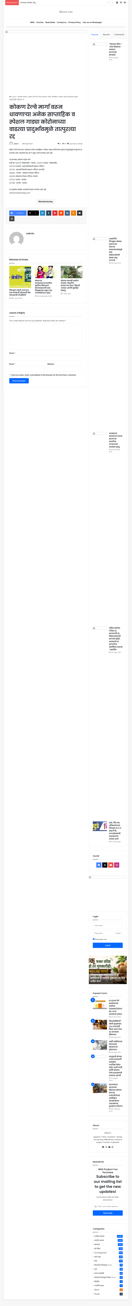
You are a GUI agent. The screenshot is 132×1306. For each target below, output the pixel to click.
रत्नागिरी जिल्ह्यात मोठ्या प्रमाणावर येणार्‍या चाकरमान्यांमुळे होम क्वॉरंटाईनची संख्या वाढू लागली (115, 249)
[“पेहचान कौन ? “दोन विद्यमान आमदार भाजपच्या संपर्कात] (100, 139)
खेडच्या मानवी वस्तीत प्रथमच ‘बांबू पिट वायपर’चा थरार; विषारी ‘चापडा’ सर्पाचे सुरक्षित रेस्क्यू (70, 285)
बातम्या (32, 22)
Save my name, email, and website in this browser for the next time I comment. (43, 375)
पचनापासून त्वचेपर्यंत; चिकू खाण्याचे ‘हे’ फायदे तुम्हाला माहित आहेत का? (41, 3)
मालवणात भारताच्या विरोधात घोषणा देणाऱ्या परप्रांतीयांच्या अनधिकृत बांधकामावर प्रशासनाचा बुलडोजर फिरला (116, 1095)
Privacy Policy (74, 22)
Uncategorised (100, 1253)
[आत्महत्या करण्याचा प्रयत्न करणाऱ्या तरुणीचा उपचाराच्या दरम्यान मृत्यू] (100, 528)
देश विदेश (97, 1249)
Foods (97, 1294)
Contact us (62, 22)
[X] (106, 1147)
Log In (107, 945)
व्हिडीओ (96, 1281)
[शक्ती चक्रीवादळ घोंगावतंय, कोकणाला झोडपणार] (100, 1045)
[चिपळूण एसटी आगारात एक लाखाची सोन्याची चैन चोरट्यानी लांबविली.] (20, 277)
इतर (95, 1269)
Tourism (40, 22)
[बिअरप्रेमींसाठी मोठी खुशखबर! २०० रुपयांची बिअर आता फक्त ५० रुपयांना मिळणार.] (100, 1024)
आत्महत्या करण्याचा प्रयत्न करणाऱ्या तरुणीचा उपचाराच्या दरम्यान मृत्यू (115, 440)
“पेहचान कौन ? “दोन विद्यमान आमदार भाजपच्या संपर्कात (115, 49)
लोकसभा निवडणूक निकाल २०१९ (105, 1277)
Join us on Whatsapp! (92, 22)
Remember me (100, 939)
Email (12, 364)
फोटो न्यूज (97, 1257)
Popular (94, 34)
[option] (108, 970)
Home (13, 97)
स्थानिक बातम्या (22, 97)
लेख (95, 1261)
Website (50, 364)
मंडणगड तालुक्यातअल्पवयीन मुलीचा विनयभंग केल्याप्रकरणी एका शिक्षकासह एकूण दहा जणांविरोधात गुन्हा (43, 286)
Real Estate (50, 22)
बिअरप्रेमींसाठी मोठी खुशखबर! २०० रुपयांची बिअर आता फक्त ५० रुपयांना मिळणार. (115, 1028)
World (96, 1290)
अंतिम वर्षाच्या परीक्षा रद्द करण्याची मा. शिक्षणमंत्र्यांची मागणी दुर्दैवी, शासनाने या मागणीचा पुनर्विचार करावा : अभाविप (116, 639)
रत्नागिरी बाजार (99, 1286)
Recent (106, 34)
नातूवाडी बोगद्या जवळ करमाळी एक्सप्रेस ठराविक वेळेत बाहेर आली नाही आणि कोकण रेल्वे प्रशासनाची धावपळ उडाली (115, 1066)
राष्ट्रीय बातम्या (99, 1240)
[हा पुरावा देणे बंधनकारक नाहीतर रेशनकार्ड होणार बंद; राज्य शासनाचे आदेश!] (100, 1004)
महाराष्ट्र (97, 1244)
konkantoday (46, 201)
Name (12, 353)
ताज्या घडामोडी (99, 1273)
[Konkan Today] (66, 11)
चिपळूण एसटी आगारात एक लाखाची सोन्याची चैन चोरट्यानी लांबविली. (20, 292)
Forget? (118, 933)
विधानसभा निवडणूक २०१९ (103, 1265)
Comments (119, 34)
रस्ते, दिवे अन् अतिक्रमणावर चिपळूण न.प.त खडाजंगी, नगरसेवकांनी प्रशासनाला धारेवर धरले (115, 830)
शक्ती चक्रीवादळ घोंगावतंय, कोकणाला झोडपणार (115, 1045)
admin (16, 144)
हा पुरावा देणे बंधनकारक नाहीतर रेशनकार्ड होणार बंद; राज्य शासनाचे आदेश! (115, 1007)
